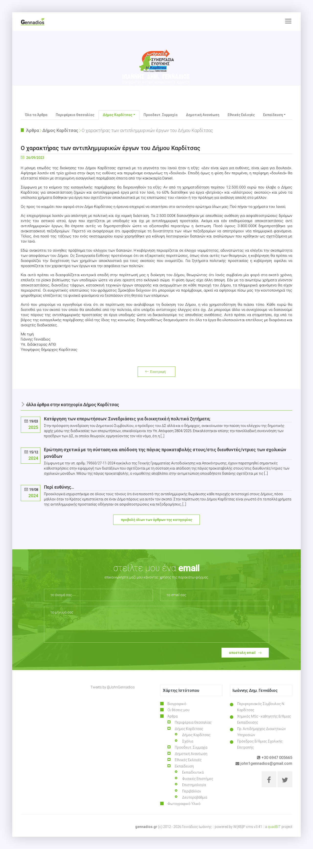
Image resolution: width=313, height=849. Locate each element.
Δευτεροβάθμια (194, 797)
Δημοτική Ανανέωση (202, 115)
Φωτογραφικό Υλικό (184, 804)
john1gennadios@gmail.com (265, 763)
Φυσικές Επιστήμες (197, 779)
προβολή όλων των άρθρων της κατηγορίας (156, 520)
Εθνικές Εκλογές (241, 115)
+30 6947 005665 (276, 757)
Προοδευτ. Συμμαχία (161, 115)
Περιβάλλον (191, 791)
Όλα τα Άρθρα (36, 115)
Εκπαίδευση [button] (273, 115)
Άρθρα (32, 130)
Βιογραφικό (177, 704)
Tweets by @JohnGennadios (112, 687)
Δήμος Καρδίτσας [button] (117, 115)
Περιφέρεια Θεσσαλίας (75, 115)
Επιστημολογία (194, 785)
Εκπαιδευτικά (193, 772)
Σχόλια (187, 741)
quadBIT (274, 827)
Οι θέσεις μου (179, 710)
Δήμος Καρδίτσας (60, 130)
